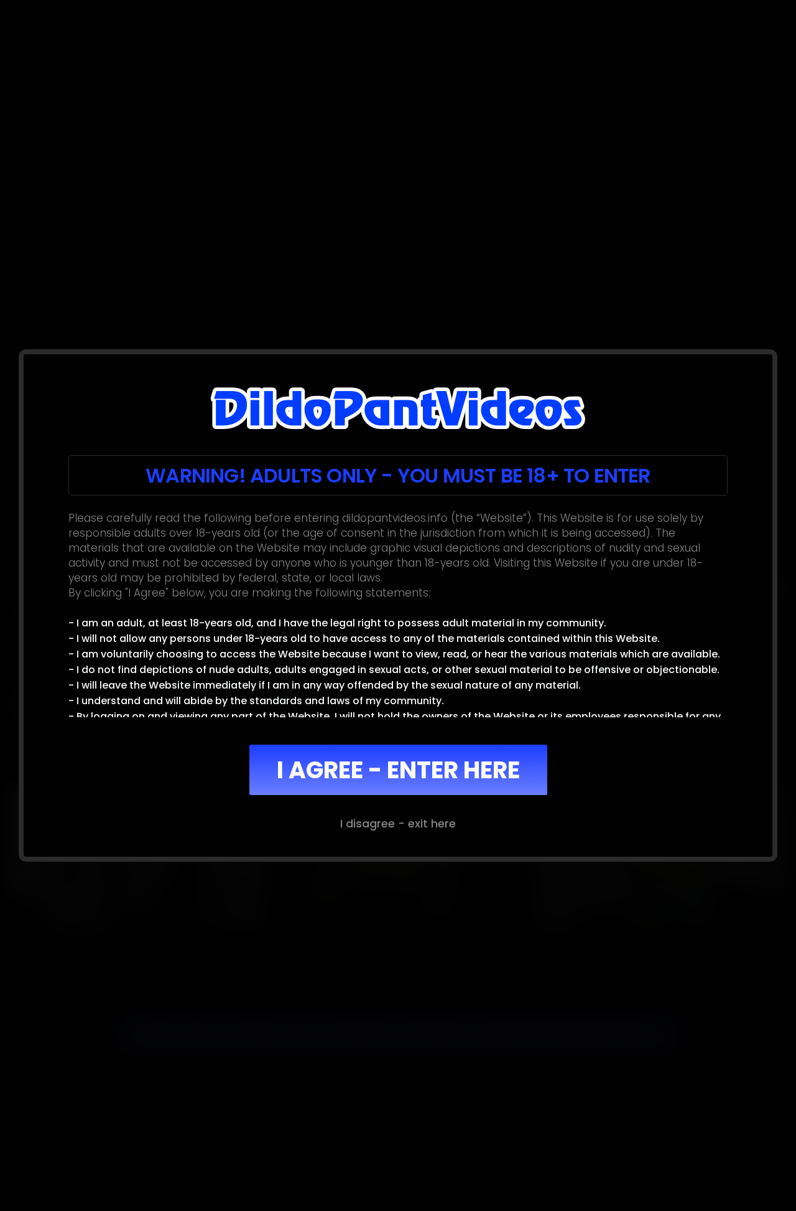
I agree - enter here (398, 769)
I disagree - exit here (398, 823)
